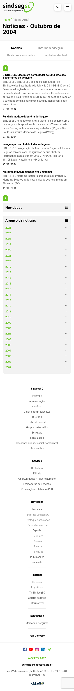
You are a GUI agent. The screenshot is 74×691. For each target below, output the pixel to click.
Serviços (37, 461)
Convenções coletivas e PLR (37, 489)
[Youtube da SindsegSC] (31, 650)
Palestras (38, 551)
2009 (8, 322)
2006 (8, 339)
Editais (37, 473)
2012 (8, 306)
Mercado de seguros (37, 623)
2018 (8, 272)
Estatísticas (37, 615)
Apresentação (37, 401)
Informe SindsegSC (50, 48)
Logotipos (37, 587)
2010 (8, 317)
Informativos (37, 603)
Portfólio (37, 396)
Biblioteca (37, 468)
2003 (8, 356)
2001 (8, 367)
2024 (8, 239)
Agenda (37, 530)
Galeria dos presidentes (37, 411)
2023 (8, 244)
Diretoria (37, 417)
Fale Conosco (37, 635)
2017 (8, 278)
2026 (8, 227)
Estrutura (37, 432)
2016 (8, 283)
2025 (8, 233)
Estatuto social (37, 422)
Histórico (37, 406)
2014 (8, 294)
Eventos (37, 546)
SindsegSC (37, 388)
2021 (8, 255)
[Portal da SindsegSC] (49, 650)
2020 (8, 261)
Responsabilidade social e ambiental (37, 443)
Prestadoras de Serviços (37, 484)
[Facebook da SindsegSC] (25, 650)
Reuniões (38, 536)
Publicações (37, 557)
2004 (8, 350)
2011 (8, 311)
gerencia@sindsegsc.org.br (37, 664)
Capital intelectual (55, 55)
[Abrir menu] (67, 7)
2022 (8, 250)
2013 (8, 300)
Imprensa (37, 574)
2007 (8, 333)
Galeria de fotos (37, 597)
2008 (8, 328)
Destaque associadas (21, 55)
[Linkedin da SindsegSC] (43, 650)
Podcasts (37, 562)
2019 (8, 266)
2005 (8, 345)
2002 (8, 361)
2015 (8, 289)
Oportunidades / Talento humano (37, 478)
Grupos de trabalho (37, 427)
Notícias (16, 48)
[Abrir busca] (57, 7)
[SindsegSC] (18, 7)
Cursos (38, 541)
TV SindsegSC (37, 592)
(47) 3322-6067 (37, 658)
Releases (37, 582)
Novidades (37, 501)
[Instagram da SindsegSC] (37, 650)
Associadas (37, 448)
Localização (37, 437)
